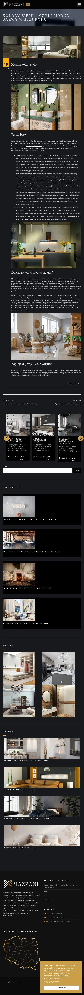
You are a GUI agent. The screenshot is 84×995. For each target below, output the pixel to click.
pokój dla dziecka (49, 888)
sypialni (51, 885)
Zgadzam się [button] (61, 987)
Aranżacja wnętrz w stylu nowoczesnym (25, 623)
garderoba (76, 885)
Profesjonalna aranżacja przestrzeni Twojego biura (32, 552)
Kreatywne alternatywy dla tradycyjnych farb (30, 519)
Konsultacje (47, 899)
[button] (81, 438)
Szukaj (5, 466)
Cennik (46, 895)
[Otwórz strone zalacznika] (22, 668)
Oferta (46, 891)
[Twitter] (80, 384)
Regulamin (58, 978)
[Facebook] (78, 384)
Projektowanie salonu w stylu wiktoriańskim (28, 588)
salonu (57, 885)
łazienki (68, 885)
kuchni (63, 885)
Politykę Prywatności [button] (52, 982)
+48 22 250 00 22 (56, 914)
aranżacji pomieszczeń (34, 146)
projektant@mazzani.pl (58, 917)
